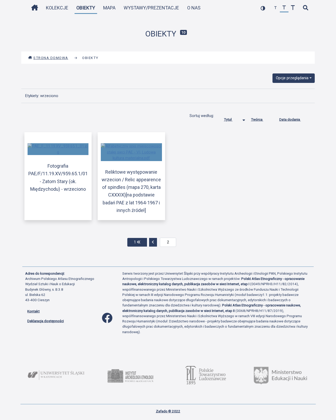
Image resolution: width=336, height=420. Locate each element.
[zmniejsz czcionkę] (275, 8)
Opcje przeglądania (292, 78)
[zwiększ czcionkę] (292, 8)
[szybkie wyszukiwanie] (305, 8)
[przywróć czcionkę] (284, 8)
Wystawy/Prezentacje (151, 7)
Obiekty (85, 7)
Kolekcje (57, 7)
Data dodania (290, 119)
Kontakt (33, 311)
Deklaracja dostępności (45, 321)
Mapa (109, 7)
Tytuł (228, 119)
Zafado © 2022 (168, 411)
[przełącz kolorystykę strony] (263, 8)
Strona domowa (50, 58)
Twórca (257, 119)
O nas (194, 7)
